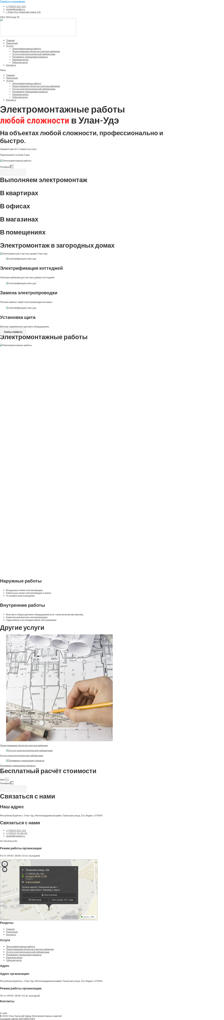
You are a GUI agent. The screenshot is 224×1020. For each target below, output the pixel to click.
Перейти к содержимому (12, 1)
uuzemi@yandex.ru (18, 1013)
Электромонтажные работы (26, 48)
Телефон (5, 166)
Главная (10, 40)
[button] (87, 70)
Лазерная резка (20, 59)
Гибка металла (20, 62)
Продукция (12, 43)
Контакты (11, 65)
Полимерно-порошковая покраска (30, 56)
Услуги (9, 45)
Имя (2, 779)
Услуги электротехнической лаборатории (33, 54)
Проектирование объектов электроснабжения (36, 51)
